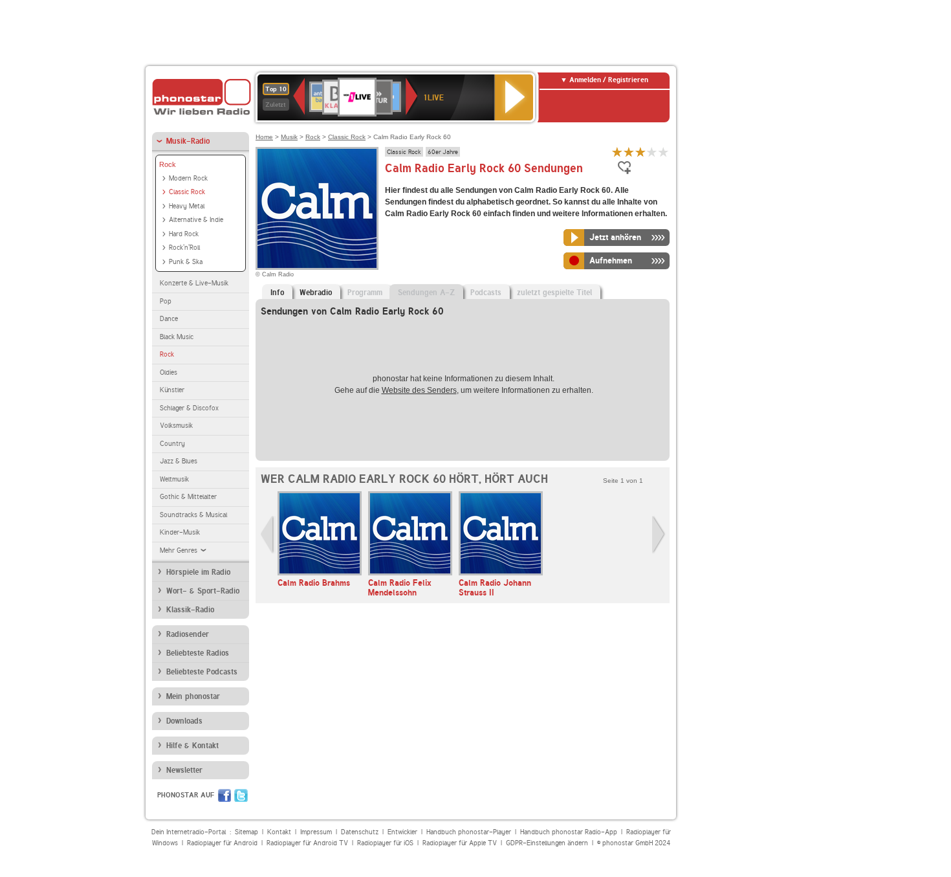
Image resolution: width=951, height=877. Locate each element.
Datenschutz (359, 832)
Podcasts (485, 292)
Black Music (176, 337)
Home (264, 136)
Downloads (184, 721)
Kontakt (279, 832)
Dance (169, 319)
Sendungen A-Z (426, 292)
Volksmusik (176, 425)
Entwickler (402, 832)
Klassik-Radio (190, 609)
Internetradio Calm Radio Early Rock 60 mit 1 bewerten (617, 152)
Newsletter (184, 770)
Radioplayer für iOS (385, 843)
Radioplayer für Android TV (307, 843)
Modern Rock (188, 178)
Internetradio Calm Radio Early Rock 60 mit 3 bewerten (640, 152)
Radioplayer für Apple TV (459, 843)
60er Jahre (443, 151)
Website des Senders (419, 390)
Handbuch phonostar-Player (468, 832)
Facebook (224, 795)
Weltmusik (174, 479)
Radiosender (187, 634)
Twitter (241, 795)
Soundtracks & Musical (193, 515)
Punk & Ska (185, 262)
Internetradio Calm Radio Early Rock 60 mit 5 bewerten (664, 152)
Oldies (168, 372)
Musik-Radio (188, 141)
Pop (165, 301)
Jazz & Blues (178, 461)
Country (172, 443)
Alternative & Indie (196, 220)
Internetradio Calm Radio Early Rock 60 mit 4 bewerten (652, 152)
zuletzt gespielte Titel (554, 292)
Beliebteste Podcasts (201, 671)
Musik (289, 136)
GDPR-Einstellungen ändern (547, 843)
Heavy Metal (186, 206)
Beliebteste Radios (197, 653)
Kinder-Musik (180, 532)
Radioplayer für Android (222, 843)
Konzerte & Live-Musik (194, 283)
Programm (364, 292)
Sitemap (246, 832)
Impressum (316, 832)
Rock (167, 164)
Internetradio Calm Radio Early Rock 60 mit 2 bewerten (629, 152)
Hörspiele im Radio (198, 572)
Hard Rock (184, 234)
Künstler (172, 390)
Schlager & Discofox (189, 408)
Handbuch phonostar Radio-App (568, 832)
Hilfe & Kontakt (192, 745)
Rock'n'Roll (184, 247)
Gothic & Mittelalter (188, 497)
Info (277, 292)
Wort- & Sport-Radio (202, 590)
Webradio (316, 292)
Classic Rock (187, 192)
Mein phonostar (193, 696)
